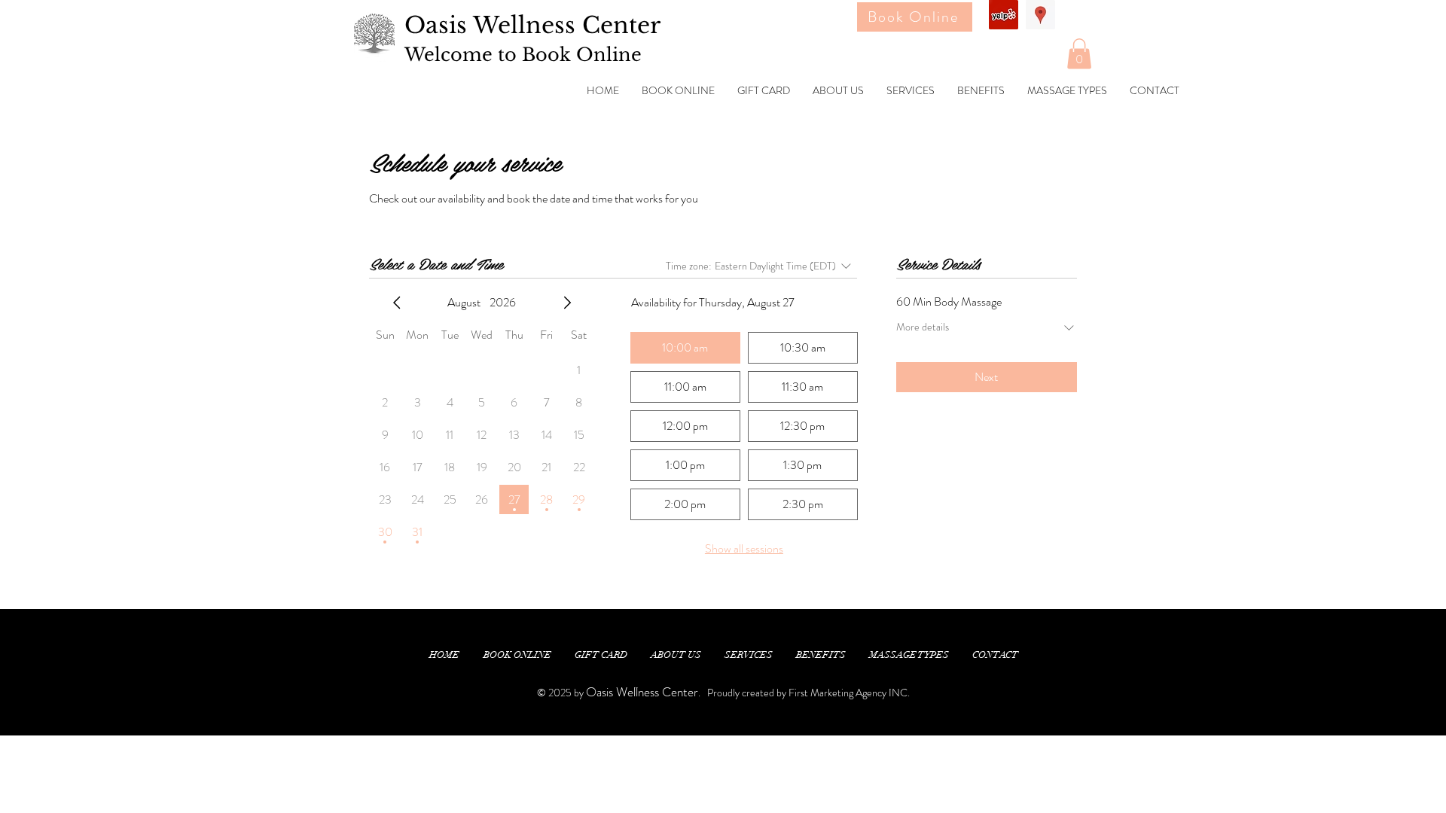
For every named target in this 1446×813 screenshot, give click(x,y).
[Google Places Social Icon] (1040, 14)
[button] (1079, 53)
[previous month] (397, 303)
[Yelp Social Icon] (1003, 14)
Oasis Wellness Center (532, 25)
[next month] (567, 303)
